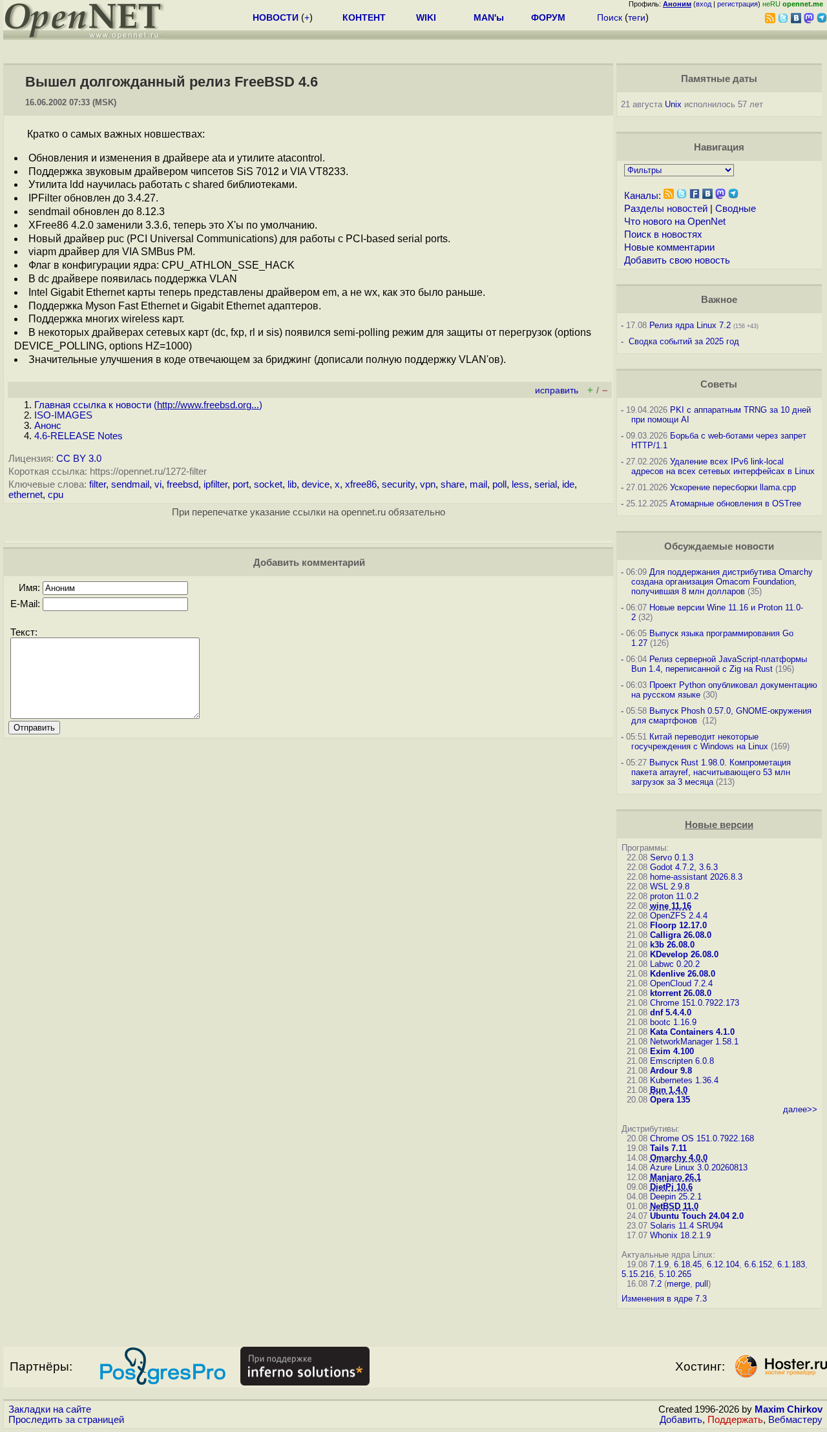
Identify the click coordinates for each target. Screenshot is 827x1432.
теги (636, 17)
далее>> (800, 1109)
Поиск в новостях (663, 234)
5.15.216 (638, 1274)
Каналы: (642, 196)
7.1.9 (659, 1264)
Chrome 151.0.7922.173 (694, 1003)
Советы (718, 384)
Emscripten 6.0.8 (682, 1061)
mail (478, 484)
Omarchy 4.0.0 (678, 1158)
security (398, 484)
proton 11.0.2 (674, 896)
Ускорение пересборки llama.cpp (733, 487)
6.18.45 (688, 1264)
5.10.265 (675, 1274)
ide (568, 484)
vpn (427, 484)
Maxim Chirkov (788, 1409)
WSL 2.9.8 (669, 886)
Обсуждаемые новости (719, 546)
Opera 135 (670, 1100)
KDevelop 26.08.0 (684, 954)
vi (158, 484)
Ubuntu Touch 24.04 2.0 (697, 1216)
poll (499, 484)
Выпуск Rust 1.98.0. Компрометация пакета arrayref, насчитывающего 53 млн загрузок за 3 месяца (711, 772)
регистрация (737, 4)
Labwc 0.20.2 (675, 964)
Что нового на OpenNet (675, 221)
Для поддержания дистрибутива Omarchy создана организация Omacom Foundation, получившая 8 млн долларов (722, 581)
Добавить (681, 1420)
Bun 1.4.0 (668, 1090)
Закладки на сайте (49, 1409)
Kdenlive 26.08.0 (682, 974)
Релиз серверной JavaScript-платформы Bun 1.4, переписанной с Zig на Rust (719, 664)
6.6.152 (758, 1264)
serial (545, 484)
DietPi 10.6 (671, 1187)
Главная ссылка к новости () (148, 405)
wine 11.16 (670, 906)
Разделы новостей (665, 208)
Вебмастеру (795, 1420)
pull (701, 1284)
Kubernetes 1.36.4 (684, 1080)
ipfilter (215, 484)
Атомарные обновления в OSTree (735, 503)
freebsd (182, 484)
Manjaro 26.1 (675, 1177)
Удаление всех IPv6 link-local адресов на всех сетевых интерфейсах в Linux (723, 466)
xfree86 (361, 484)
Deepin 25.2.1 (676, 1196)
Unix (673, 104)
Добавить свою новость (677, 260)
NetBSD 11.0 (674, 1206)
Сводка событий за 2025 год (684, 341)
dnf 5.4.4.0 (670, 1012)
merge (678, 1284)
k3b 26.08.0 (672, 944)
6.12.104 (723, 1264)
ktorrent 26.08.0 (680, 993)
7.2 (656, 1284)
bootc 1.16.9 (673, 1022)
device (316, 484)
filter (97, 484)
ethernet (25, 495)
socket (268, 484)
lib (292, 484)
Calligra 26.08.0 (680, 935)
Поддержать (735, 1420)
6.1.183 (791, 1264)
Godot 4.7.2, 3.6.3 (684, 867)
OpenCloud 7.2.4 (681, 983)
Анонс (47, 425)
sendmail (130, 484)
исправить (556, 390)
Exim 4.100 (672, 1051)
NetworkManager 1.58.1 (694, 1041)
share (453, 484)
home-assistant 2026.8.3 (696, 877)
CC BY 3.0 (78, 458)
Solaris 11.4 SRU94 (686, 1225)
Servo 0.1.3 (671, 857)
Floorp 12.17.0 (678, 925)
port (241, 484)
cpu (55, 495)
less (520, 484)
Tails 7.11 (668, 1148)
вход (703, 4)
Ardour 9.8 (671, 1070)
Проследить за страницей (66, 1420)
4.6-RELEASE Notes (78, 436)
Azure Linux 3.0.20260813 (699, 1167)
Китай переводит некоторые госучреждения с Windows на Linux (699, 741)
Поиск (609, 17)
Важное (719, 300)
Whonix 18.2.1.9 (680, 1235)
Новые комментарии (669, 247)
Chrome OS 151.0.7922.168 (702, 1138)
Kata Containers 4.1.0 (692, 1032)
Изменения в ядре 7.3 (664, 1298)
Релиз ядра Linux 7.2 (690, 325)
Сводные (735, 208)
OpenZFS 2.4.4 (678, 915)
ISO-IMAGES (63, 415)
